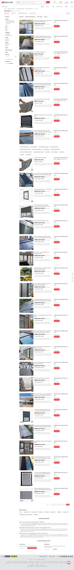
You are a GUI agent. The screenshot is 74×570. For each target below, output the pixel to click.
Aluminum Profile (34, 512)
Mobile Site (43, 559)
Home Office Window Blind (24, 146)
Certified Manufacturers (22, 13)
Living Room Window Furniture (38, 152)
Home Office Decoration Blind (44, 146)
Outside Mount (8, 35)
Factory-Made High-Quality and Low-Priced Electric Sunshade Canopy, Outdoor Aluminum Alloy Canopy (43, 458)
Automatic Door (65, 512)
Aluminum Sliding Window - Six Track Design (42, 189)
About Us (30, 559)
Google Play (14, 556)
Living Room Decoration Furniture (25, 152)
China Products (14, 561)
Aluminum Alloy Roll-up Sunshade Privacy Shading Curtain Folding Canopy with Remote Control (43, 490)
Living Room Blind (46, 149)
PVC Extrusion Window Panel (39, 52)
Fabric (7, 45)
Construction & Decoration (9, 20)
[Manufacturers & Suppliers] (7, 2)
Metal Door (36, 514)
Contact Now (56, 26)
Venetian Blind (28, 154)
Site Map (39, 559)
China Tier (37, 4)
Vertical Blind (46, 512)
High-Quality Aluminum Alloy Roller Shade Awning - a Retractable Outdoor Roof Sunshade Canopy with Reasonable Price (43, 238)
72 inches (7, 40)
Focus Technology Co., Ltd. (38, 566)
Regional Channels (55, 561)
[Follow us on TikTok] (63, 556)
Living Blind (22, 154)
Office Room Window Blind (36, 149)
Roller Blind (21, 16)
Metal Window (53, 512)
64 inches (7, 39)
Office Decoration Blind (54, 146)
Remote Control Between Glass (41, 220)
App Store (7, 556)
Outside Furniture (22, 4)
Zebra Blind (59, 512)
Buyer (47, 6)
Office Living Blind (54, 152)
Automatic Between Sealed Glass (41, 378)
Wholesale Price (37, 561)
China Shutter (33, 4)
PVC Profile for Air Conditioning (40, 157)
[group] (26, 27)
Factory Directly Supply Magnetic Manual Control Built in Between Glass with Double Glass (42, 411)
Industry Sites (50, 561)
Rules (72, 6)
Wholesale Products (31, 561)
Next (67, 504)
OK (15, 56)
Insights (66, 561)
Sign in (72, 2)
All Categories (5, 6)
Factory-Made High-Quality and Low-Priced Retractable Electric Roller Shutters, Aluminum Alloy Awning (43, 37)
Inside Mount (8, 34)
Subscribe (55, 549)
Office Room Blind (34, 146)
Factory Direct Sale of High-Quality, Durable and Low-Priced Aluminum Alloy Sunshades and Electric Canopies (42, 85)
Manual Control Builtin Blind (30, 16)
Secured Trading (32, 13)
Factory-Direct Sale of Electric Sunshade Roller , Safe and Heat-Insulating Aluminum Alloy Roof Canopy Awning (43, 395)
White (7, 30)
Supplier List (13, 13)
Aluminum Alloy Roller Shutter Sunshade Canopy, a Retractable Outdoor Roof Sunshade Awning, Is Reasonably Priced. (43, 132)
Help (53, 6)
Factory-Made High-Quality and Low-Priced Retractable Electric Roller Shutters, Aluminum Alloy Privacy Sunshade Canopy (43, 301)
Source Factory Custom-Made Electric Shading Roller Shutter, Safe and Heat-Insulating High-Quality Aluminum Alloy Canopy (43, 175)
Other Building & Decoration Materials (26, 514)
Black (7, 27)
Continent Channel (43, 561)
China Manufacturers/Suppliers (22, 561)
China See (41, 4)
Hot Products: (18, 4)
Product (45, 16)
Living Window (28, 4)
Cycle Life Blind (39, 16)
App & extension (59, 6)
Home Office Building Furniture (25, 149)
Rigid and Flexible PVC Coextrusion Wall (42, 99)
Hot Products (9, 561)
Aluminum (8, 44)
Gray (6, 28)
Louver (21, 512)
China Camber (61, 152)
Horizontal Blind (26, 512)
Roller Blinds (48, 152)
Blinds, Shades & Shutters (10, 22)
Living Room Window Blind (55, 149)
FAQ (33, 559)
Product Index (61, 561)
